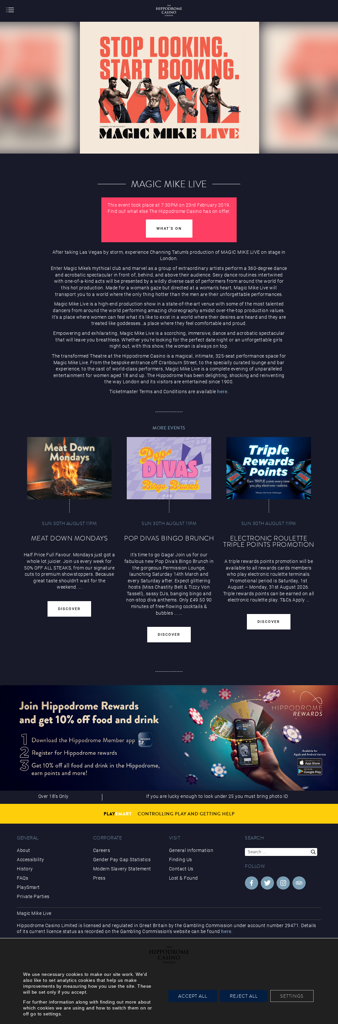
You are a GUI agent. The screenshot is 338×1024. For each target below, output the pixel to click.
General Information (191, 850)
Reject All (244, 996)
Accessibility (30, 859)
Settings (292, 996)
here (222, 391)
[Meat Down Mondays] (69, 468)
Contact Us (181, 868)
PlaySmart (28, 887)
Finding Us (180, 859)
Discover (69, 609)
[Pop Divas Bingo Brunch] (169, 468)
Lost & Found (183, 878)
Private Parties (33, 896)
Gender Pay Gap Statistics (122, 859)
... (176, 613)
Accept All (192, 996)
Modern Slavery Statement (122, 868)
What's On (169, 228)
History (25, 868)
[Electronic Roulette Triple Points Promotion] (268, 468)
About (23, 850)
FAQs (22, 878)
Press (99, 878)
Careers (101, 850)
